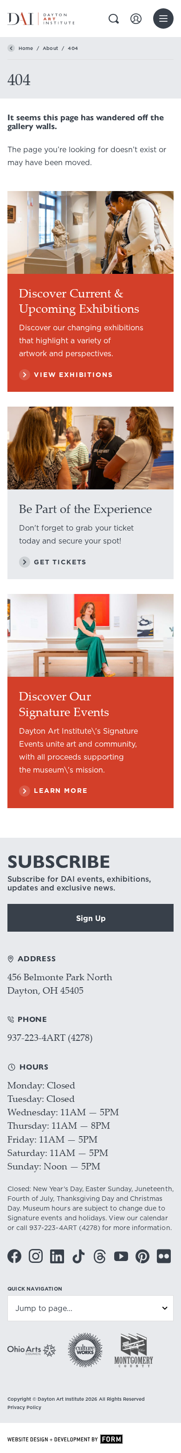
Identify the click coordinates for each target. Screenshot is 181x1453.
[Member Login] (136, 18)
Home (26, 48)
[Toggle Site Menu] (163, 18)
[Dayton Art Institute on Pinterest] (142, 1256)
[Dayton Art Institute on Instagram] (36, 1256)
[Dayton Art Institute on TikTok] (78, 1256)
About (50, 48)
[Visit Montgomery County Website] (133, 1350)
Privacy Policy (24, 1407)
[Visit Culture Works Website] (85, 1350)
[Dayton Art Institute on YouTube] (121, 1256)
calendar (154, 1218)
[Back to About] (11, 48)
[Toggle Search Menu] (114, 19)
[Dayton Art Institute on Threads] (100, 1256)
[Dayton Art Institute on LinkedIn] (57, 1256)
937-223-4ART (53, 1227)
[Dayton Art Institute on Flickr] (164, 1256)
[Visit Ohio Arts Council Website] (31, 1350)
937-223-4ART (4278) (50, 1037)
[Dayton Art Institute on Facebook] (14, 1256)
